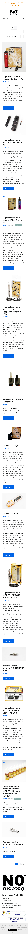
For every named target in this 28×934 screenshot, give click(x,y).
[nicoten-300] (14, 875)
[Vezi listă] (15, 27)
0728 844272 (9, 905)
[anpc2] (14, 917)
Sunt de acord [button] (12, 929)
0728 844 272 (14, 3)
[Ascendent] (22, 31)
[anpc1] (14, 910)
